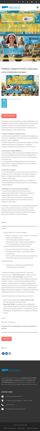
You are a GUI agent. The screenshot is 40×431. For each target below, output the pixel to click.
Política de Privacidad (10, 428)
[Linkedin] (6, 353)
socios (5, 348)
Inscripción (6, 339)
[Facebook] (3, 353)
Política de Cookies (32, 428)
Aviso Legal (21, 428)
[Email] (9, 353)
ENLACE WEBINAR (9, 116)
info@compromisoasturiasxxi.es (16, 409)
